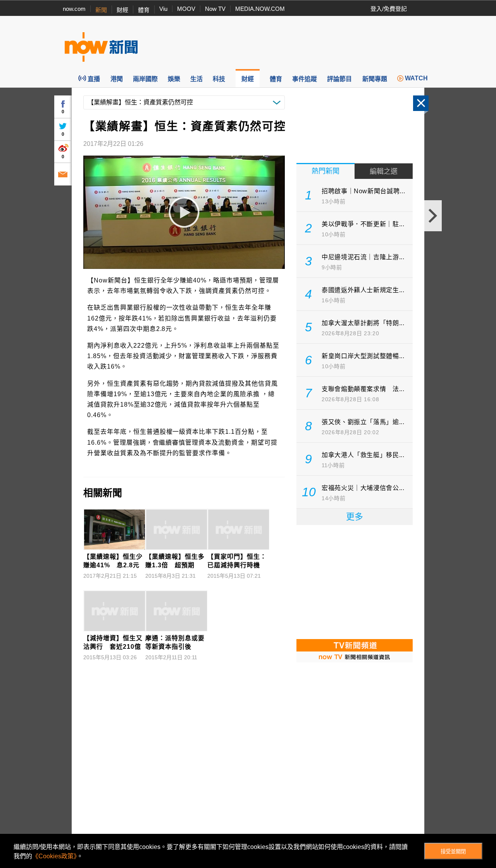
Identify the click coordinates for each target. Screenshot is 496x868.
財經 (122, 10)
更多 (354, 516)
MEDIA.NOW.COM (260, 8)
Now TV (215, 8)
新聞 (101, 10)
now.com (74, 8)
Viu (163, 8)
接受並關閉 (453, 851)
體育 (144, 10)
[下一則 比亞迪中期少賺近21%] (433, 215)
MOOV (186, 8)
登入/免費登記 (388, 8)
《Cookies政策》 (54, 856)
